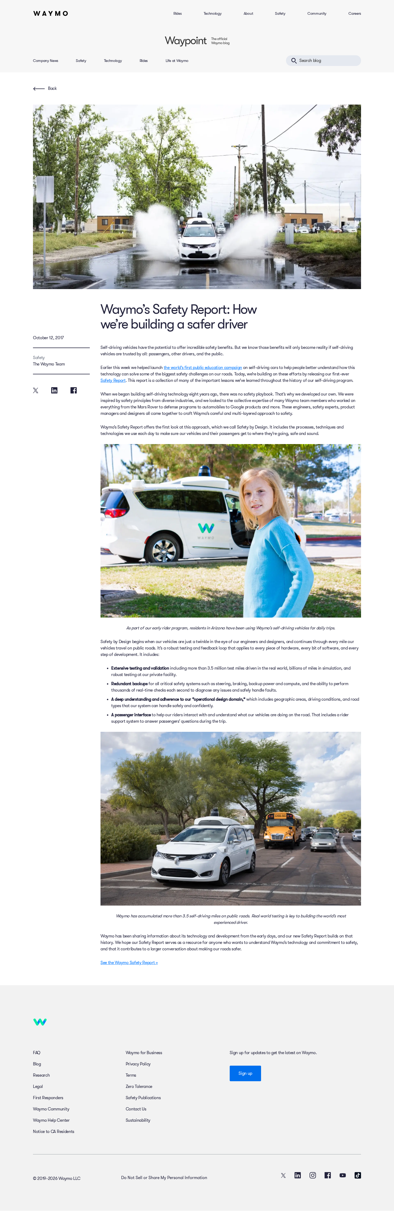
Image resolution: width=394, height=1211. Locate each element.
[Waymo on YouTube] (343, 1175)
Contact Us (136, 1109)
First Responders (48, 1097)
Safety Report (113, 380)
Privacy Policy (138, 1064)
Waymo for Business (144, 1052)
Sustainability (138, 1120)
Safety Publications (143, 1097)
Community (316, 13)
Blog (37, 1064)
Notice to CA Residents (53, 1131)
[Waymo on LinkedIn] (298, 1175)
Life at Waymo (177, 60)
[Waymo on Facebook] (328, 1175)
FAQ (36, 1052)
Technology (213, 13)
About (248, 13)
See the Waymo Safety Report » (129, 962)
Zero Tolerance (139, 1086)
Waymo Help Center (51, 1120)
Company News (45, 60)
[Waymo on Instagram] (313, 1175)
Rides (177, 13)
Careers (354, 13)
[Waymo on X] (283, 1175)
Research (41, 1075)
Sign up (245, 1073)
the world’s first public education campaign (203, 367)
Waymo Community (51, 1109)
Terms (131, 1075)
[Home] (50, 13)
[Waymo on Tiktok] (358, 1175)
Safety (280, 13)
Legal (38, 1086)
